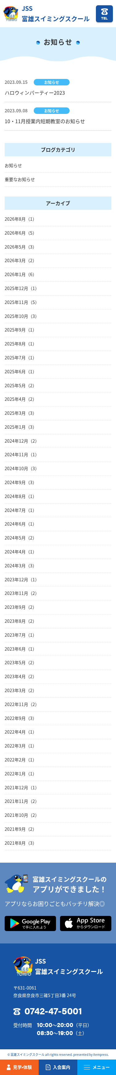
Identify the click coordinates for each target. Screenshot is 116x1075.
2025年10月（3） (22, 316)
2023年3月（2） (21, 690)
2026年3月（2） (21, 260)
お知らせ (13, 165)
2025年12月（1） (22, 288)
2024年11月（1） (22, 454)
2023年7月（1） (21, 635)
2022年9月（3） (21, 718)
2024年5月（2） (21, 538)
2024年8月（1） (21, 496)
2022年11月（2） (22, 704)
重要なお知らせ (20, 179)
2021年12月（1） (22, 787)
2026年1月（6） (21, 274)
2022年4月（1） (21, 732)
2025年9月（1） (21, 330)
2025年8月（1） (21, 343)
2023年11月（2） (22, 593)
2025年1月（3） (21, 427)
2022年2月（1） (21, 759)
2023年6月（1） (21, 649)
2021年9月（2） (21, 829)
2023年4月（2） (21, 676)
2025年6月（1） (21, 371)
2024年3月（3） (21, 565)
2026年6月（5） (21, 233)
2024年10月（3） (22, 468)
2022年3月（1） (21, 746)
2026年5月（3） (21, 247)
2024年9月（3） (21, 482)
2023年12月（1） (22, 579)
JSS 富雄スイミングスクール (56, 13)
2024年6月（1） (21, 524)
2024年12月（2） (22, 441)
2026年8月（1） (21, 219)
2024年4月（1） (21, 551)
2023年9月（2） (21, 607)
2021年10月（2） (22, 815)
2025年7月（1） (21, 357)
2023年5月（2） (21, 662)
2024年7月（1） (21, 510)
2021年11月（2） (22, 801)
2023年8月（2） (21, 621)
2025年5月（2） (21, 385)
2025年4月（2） (21, 399)
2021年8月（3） (21, 843)
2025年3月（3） (21, 413)
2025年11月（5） (22, 302)
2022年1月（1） (21, 773)
